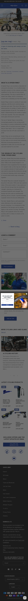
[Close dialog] (26, 293)
